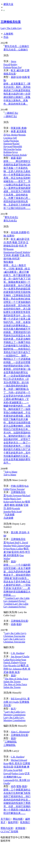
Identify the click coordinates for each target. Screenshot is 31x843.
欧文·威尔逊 (17, 70)
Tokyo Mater (9, 474)
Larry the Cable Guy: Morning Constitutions (14, 719)
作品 (5, 37)
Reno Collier (16, 548)
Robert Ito (20, 501)
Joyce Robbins (10, 153)
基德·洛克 (14, 672)
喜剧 (13, 77)
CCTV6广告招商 (9, 831)
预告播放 (8, 262)
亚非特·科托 (18, 552)
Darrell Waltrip (22, 252)
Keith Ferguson (14, 495)
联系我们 (25, 822)
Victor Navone (17, 489)
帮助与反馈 (7, 828)
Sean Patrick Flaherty (14, 661)
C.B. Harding (17, 653)
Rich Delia (15, 659)
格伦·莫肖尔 (15, 763)
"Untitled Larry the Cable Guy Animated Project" (15, 605)
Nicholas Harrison (11, 142)
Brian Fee (16, 67)
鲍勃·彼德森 (16, 505)
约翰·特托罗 (13, 258)
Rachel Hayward (11, 145)
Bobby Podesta (10, 66)
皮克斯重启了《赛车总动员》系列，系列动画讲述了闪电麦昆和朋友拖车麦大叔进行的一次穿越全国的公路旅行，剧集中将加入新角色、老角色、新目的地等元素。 (16, 93)
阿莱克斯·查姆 (18, 128)
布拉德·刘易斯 (18, 232)
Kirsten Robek (19, 154)
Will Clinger (18, 545)
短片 (13, 708)
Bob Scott (16, 511)
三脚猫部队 (9, 745)
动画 (24, 77)
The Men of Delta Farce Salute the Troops (15, 685)
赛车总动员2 (10, 220)
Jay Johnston (15, 668)
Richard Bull (13, 542)
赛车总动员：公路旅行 (15, 49)
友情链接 (20, 828)
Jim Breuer (16, 656)
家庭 (13, 157)
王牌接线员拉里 (19, 620)
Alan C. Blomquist (20, 731)
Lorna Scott (12, 770)
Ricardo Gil (14, 665)
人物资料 (8, 33)
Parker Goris (18, 773)
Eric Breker (12, 134)
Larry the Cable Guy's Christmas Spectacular (14, 640)
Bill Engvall (17, 698)
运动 (18, 77)
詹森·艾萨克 (18, 242)
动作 (13, 786)
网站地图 (18, 819)
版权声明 (13, 822)
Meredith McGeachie (12, 148)
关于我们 (5, 819)
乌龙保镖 (8, 517)
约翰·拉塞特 (17, 485)
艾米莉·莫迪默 (11, 255)
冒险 (18, 786)
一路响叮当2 (10, 116)
